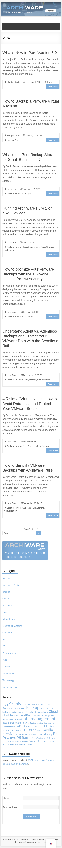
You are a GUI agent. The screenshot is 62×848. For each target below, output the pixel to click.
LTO (47, 726)
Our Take (19, 379)
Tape (44, 741)
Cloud (5, 598)
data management (38, 718)
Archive (6, 578)
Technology (9, 250)
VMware (28, 744)
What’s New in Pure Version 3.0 (29, 52)
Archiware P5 (20, 708)
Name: (6, 798)
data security (49, 723)
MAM (39, 730)
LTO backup (15, 730)
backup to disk (8, 712)
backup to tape (35, 712)
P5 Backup (25, 737)
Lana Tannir (12, 312)
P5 (16, 193)
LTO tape (29, 730)
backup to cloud (46, 708)
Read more (53, 86)
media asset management (26, 734)
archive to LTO (30, 704)
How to (10, 140)
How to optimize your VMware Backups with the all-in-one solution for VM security (28, 274)
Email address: (10, 807)
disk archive (31, 726)
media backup (45, 734)
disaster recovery (10, 726)
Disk (22, 726)
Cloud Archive (10, 715)
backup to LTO (20, 712)
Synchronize (8, 673)
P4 (3, 639)
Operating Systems (31, 247)
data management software (16, 722)
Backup (10, 193)
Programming (9, 652)
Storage (27, 193)
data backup (15, 719)
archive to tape (44, 704)
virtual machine (17, 744)
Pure (49, 82)
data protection (37, 723)
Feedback (7, 605)
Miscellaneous (9, 618)
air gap (5, 704)
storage (25, 741)
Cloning (45, 712)
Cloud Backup (27, 715)
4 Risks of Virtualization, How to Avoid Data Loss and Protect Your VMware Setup (29, 404)
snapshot (18, 741)
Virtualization (26, 316)
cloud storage (42, 715)
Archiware (8, 708)
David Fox (11, 189)
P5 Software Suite (43, 738)
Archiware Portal (11, 584)
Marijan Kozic (13, 82)
